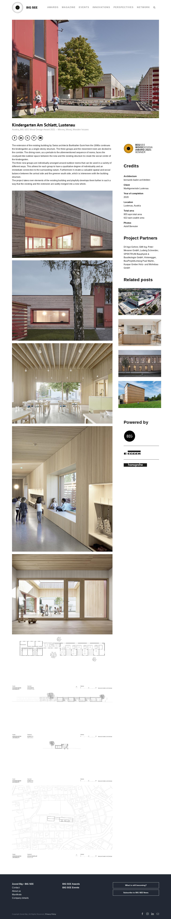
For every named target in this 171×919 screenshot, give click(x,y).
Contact (16, 887)
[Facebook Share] (14, 137)
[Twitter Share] (27, 137)
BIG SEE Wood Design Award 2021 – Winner (42, 129)
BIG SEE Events (70, 887)
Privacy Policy (50, 914)
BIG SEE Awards (71, 884)
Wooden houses (81, 129)
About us (16, 891)
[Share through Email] (40, 137)
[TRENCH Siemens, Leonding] (139, 394)
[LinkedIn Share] (21, 137)
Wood (68, 129)
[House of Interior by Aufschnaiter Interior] (139, 332)
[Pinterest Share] (33, 137)
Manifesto (17, 894)
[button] (154, 7)
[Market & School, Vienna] (139, 301)
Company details (20, 898)
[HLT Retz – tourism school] (139, 363)
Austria (15, 129)
